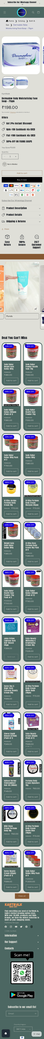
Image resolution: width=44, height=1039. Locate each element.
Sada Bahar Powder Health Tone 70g (32, 366)
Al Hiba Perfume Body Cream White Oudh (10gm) (32, 689)
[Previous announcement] (4, 3)
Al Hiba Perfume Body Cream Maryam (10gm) (32, 502)
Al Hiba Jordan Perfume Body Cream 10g (10, 502)
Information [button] (11, 935)
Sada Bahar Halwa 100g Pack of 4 (33, 873)
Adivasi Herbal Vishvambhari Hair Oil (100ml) (10, 783)
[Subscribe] (35, 1013)
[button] (4, 12)
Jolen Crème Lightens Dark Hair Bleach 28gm (10, 641)
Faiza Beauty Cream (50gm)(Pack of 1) (31, 736)
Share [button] (6, 229)
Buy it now (22, 180)
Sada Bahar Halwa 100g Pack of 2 (11, 457)
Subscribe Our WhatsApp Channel (17, 200)
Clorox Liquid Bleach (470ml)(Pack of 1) (10, 736)
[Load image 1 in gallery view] (8, 83)
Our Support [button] (11, 942)
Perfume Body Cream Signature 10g (33, 783)
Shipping (13, 112)
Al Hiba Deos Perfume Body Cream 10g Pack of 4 (32, 546)
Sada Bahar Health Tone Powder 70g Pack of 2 (9, 594)
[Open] (6, 1033)
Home (11, 21)
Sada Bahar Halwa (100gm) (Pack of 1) (10, 412)
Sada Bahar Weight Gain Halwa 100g (9, 366)
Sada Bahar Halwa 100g (30, 456)
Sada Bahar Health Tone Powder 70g (31, 412)
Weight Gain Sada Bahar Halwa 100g (9, 545)
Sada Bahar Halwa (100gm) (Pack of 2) (32, 593)
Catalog (21, 21)
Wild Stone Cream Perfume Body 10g (10, 828)
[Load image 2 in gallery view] (22, 83)
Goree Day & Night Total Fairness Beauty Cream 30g (11, 689)
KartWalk (13, 931)
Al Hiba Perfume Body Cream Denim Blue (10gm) (32, 829)
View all (22, 896)
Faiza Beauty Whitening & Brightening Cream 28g (31, 641)
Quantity (5, 152)
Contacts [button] (9, 948)
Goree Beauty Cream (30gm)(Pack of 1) (10, 873)
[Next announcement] (39, 3)
